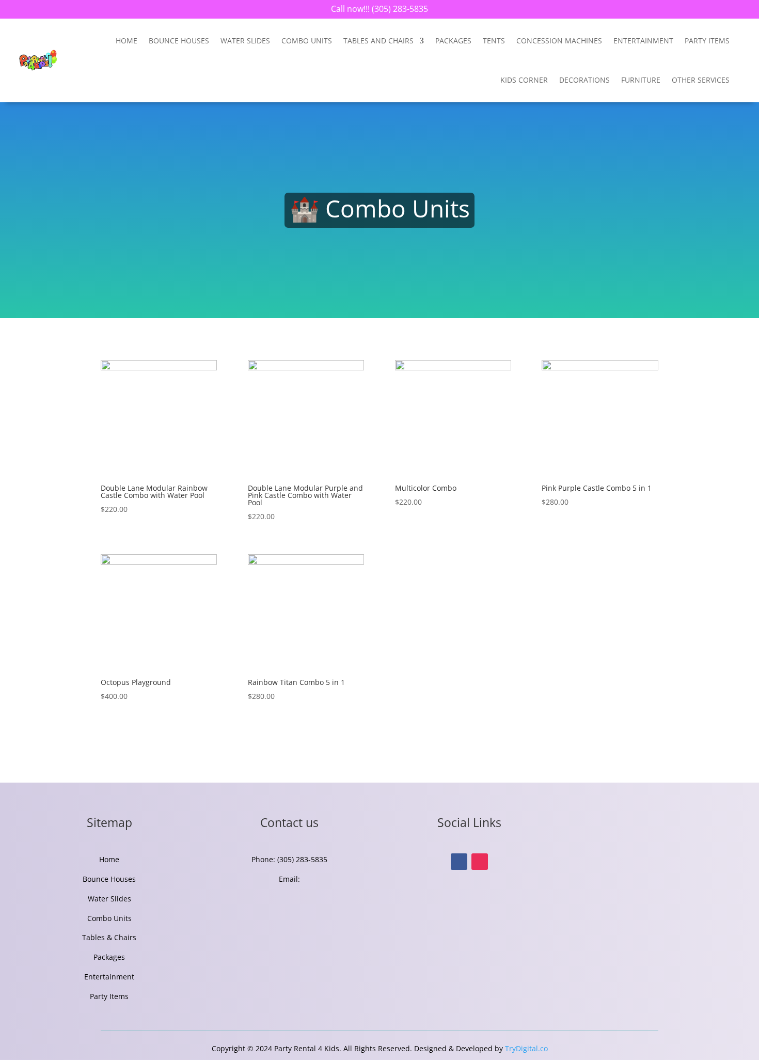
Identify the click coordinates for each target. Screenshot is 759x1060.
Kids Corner (524, 80)
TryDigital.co (526, 1048)
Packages (453, 40)
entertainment (643, 40)
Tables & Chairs (109, 937)
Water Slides (245, 40)
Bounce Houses (179, 40)
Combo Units (306, 40)
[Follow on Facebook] (459, 861)
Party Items (707, 40)
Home (126, 40)
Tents (494, 40)
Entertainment (109, 976)
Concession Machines (559, 40)
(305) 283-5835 (399, 8)
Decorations (584, 80)
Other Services (701, 80)
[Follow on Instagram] (479, 861)
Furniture (640, 80)
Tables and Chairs (378, 40)
